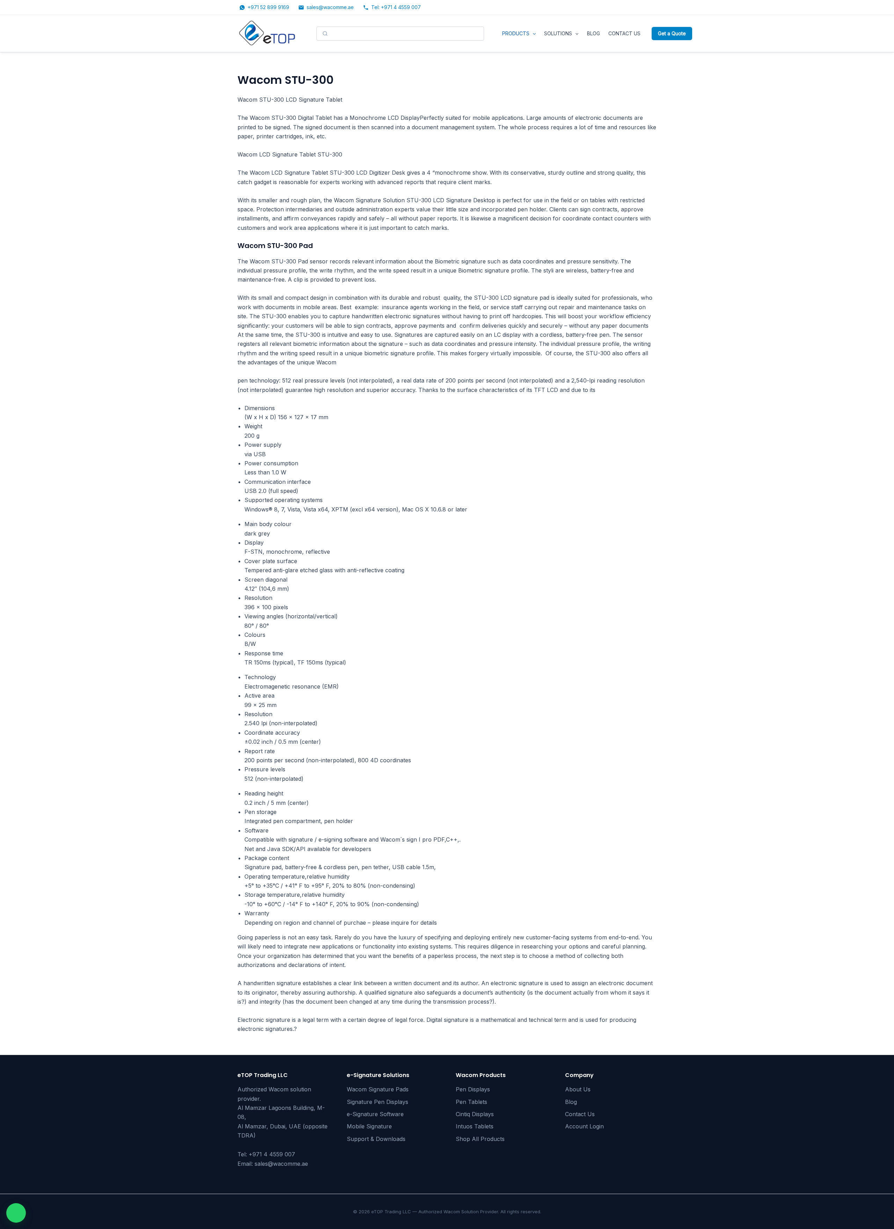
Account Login (584, 1126)
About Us (578, 1089)
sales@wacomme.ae (281, 1163)
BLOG (593, 33)
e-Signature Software (375, 1114)
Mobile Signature (369, 1126)
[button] (532, 34)
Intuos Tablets (474, 1126)
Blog (571, 1101)
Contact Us (580, 1114)
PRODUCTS (515, 33)
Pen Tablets (471, 1101)
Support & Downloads (376, 1138)
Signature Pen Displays (377, 1101)
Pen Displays (473, 1089)
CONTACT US (624, 33)
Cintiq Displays (475, 1114)
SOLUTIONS (558, 33)
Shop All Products (480, 1138)
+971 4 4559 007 (272, 1154)
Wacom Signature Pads (378, 1089)
